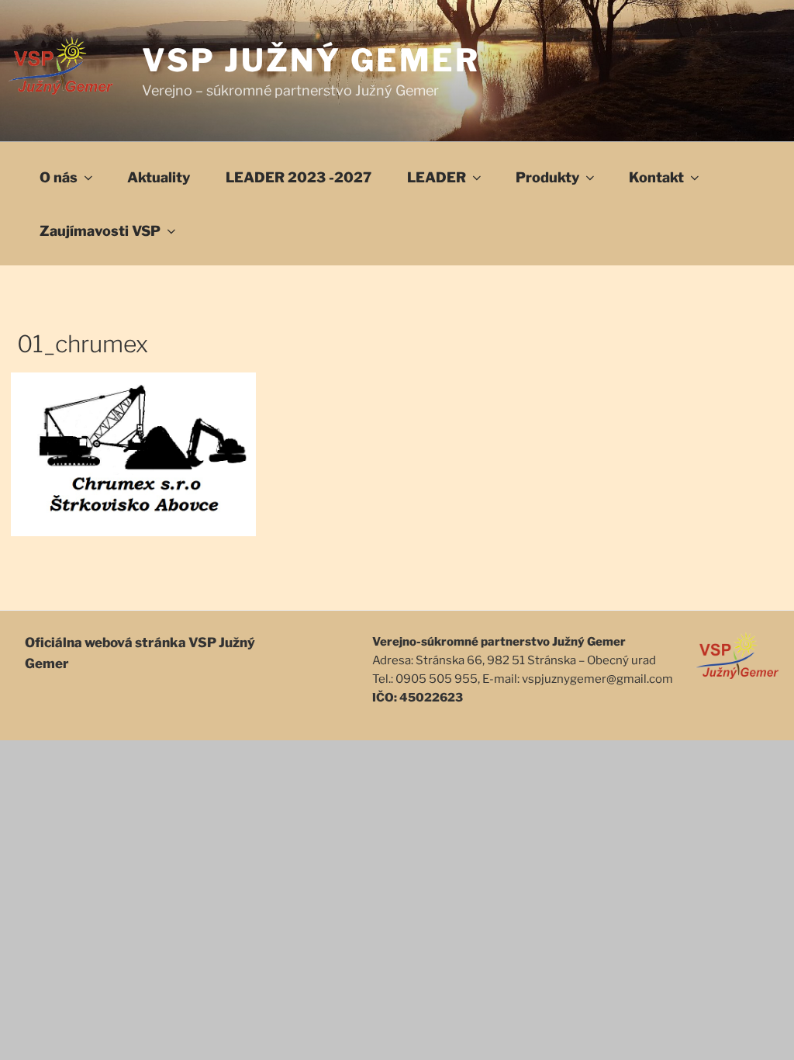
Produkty (547, 177)
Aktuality (158, 177)
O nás (59, 177)
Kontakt (656, 177)
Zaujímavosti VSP (100, 231)
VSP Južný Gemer (311, 60)
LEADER (436, 177)
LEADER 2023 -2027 (298, 177)
